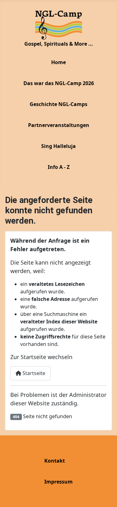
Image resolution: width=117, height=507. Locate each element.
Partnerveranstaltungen (58, 125)
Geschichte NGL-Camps (58, 104)
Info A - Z (59, 167)
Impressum (58, 481)
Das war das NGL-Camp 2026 (58, 83)
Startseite (33, 373)
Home (58, 62)
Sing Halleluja (58, 146)
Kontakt (54, 460)
